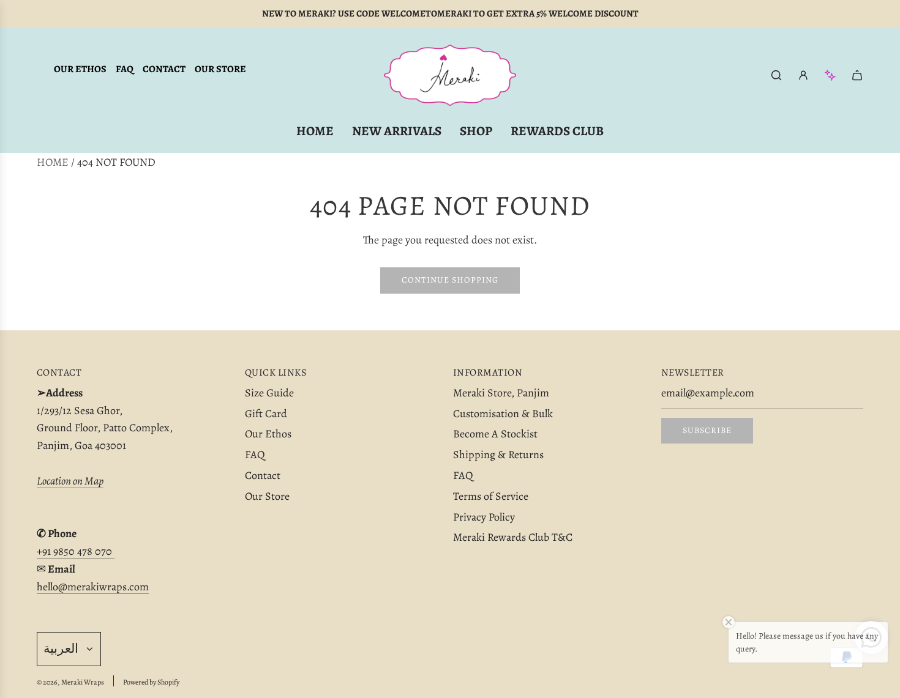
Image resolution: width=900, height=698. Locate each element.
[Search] (776, 75)
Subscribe (707, 430)
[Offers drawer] (830, 75)
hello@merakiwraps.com (93, 586)
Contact (164, 69)
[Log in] (803, 75)
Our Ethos (80, 69)
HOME (53, 162)
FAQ (124, 69)
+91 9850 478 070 (75, 551)
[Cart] (857, 75)
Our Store (220, 69)
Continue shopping (450, 280)
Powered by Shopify (151, 682)
